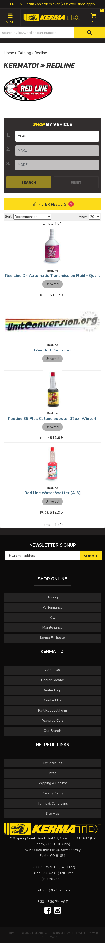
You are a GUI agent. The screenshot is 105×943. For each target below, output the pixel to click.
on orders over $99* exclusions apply (52, 4)
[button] (52, 32)
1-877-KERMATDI (43, 867)
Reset (76, 182)
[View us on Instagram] (57, 910)
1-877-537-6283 (44, 873)
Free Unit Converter (52, 350)
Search (28, 182)
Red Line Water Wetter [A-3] (52, 493)
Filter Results (55, 204)
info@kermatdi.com (58, 890)
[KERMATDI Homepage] (51, 17)
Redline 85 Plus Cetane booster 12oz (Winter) (52, 418)
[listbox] (57, 136)
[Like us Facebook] (47, 910)
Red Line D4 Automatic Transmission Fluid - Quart (52, 275)
